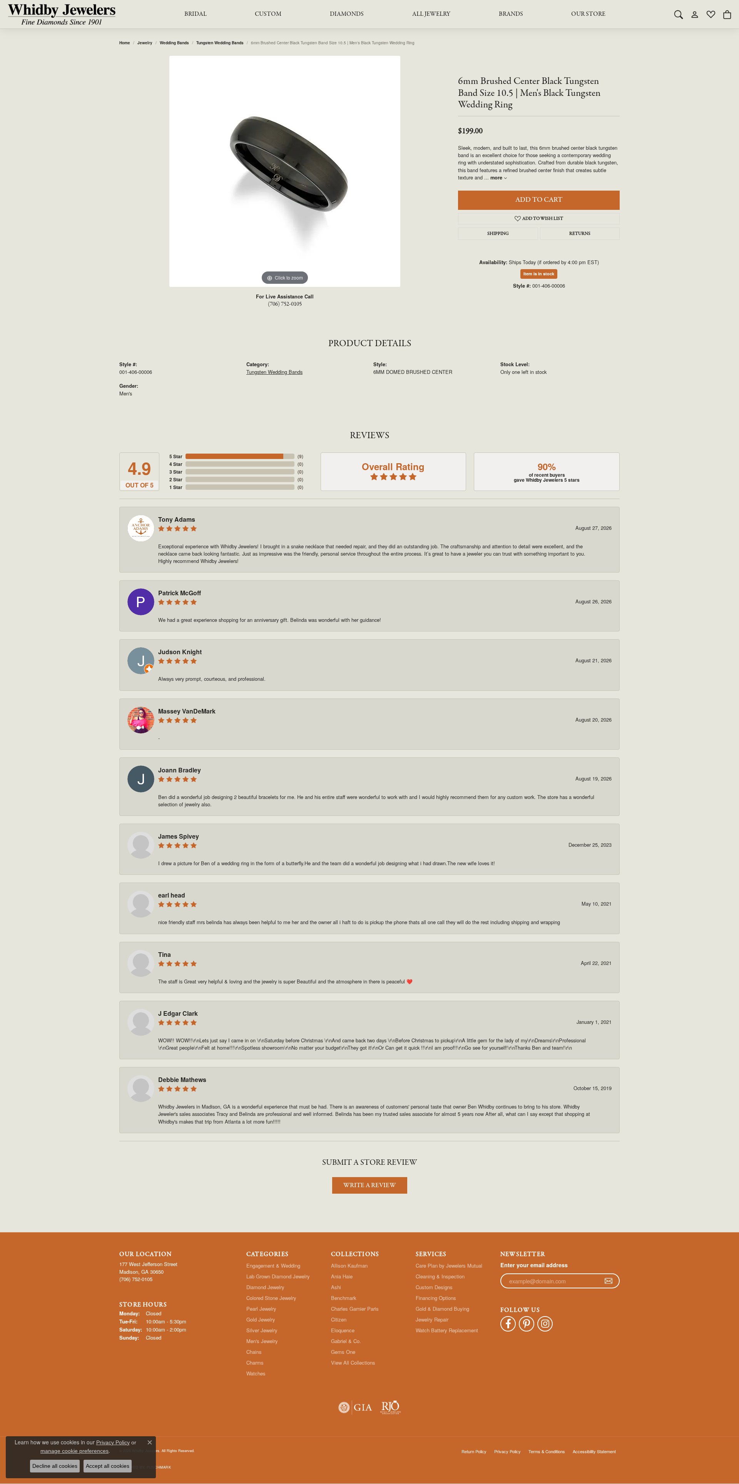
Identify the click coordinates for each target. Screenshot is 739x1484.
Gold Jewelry (260, 1319)
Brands (511, 14)
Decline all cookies (54, 1466)
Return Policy (474, 1451)
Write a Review (369, 1185)
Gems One (343, 1351)
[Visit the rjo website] (390, 1407)
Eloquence (342, 1330)
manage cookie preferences (74, 1451)
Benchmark (343, 1297)
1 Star (175, 487)
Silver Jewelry (262, 1330)
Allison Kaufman (349, 1265)
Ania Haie (342, 1276)
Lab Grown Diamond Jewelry (278, 1276)
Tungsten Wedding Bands (220, 42)
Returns (579, 234)
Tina (164, 954)
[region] (284, 171)
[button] (678, 14)
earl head (171, 895)
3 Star (175, 471)
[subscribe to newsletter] (608, 1281)
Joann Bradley (179, 769)
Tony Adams (176, 519)
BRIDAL (195, 14)
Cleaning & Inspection (440, 1276)
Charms (255, 1362)
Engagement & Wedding (273, 1265)
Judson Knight (180, 651)
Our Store (588, 14)
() (300, 456)
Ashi (336, 1287)
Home (124, 42)
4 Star (175, 464)
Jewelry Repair (432, 1319)
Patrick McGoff (179, 592)
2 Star (175, 479)
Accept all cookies (107, 1466)
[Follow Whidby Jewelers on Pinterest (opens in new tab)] (526, 1324)
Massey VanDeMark (187, 711)
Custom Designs (434, 1287)
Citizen (338, 1319)
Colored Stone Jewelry (271, 1297)
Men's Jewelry (262, 1341)
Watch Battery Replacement (447, 1330)
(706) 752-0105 (285, 304)
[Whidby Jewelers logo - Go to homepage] (61, 14)
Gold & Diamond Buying (442, 1308)
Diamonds (347, 14)
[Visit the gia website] (355, 1407)
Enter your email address (534, 1265)
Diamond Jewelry (265, 1287)
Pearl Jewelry (261, 1308)
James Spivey (178, 836)
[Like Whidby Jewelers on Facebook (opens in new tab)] (508, 1324)
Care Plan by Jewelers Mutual (449, 1265)
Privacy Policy (507, 1451)
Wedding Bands (174, 42)
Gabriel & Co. (346, 1341)
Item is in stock (538, 273)
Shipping (498, 234)
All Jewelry (431, 14)
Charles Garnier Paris (355, 1308)
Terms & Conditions (546, 1451)
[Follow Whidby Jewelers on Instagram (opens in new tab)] (545, 1324)
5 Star (175, 456)
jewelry (144, 42)
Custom (268, 14)
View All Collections (353, 1362)
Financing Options (436, 1297)
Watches (256, 1373)
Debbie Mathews (182, 1079)
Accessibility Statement (594, 1451)
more (497, 177)
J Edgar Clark (178, 1013)
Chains (254, 1351)
